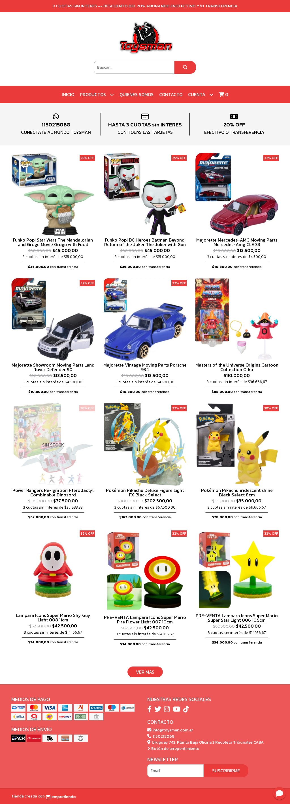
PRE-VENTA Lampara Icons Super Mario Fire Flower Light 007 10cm (145, 619)
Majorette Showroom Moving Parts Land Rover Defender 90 (53, 367)
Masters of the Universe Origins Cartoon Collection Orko (236, 367)
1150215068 (163, 736)
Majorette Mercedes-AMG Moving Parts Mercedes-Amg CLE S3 (236, 242)
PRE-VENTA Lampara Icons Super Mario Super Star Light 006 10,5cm (237, 617)
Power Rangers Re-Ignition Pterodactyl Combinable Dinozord (53, 492)
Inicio (68, 94)
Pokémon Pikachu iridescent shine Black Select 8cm (237, 492)
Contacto (170, 94)
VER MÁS (145, 671)
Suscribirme (226, 770)
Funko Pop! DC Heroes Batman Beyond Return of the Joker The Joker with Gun (145, 242)
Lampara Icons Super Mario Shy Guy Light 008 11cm (53, 617)
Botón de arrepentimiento (174, 748)
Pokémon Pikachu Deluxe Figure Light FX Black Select (145, 492)
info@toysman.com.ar (172, 730)
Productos (93, 94)
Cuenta (197, 94)
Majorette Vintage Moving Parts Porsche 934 (145, 367)
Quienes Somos (136, 94)
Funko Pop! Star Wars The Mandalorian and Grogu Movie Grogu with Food (53, 242)
